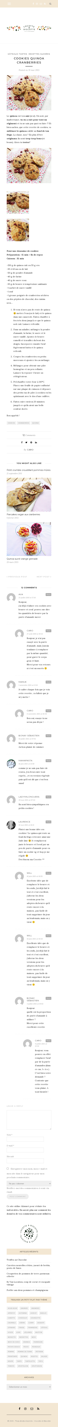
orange (26, 1342)
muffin (38, 1332)
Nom (9, 1135)
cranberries (23, 423)
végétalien (23, 1366)
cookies (11, 423)
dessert (40, 1323)
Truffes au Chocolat (17, 1259)
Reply (48, 594)
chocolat (23, 1318)
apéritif (11, 1313)
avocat (33, 1313)
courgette (35, 1318)
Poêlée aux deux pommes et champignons (27, 1290)
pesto (26, 1347)
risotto (34, 1356)
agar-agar (12, 1308)
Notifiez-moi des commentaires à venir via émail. (28, 1190)
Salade (44, 1356)
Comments (29, 435)
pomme (11, 1351)
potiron (39, 1351)
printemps (12, 1356)
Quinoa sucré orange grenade (22, 558)
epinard (11, 1327)
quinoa (24, 1356)
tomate (11, 1366)
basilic (43, 1313)
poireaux (36, 1347)
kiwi (19, 1332)
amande (24, 1308)
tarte (19, 1361)
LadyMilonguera (29, 797)
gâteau (44, 1327)
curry (31, 1323)
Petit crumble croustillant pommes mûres (28, 470)
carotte (11, 1318)
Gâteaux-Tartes (17, 54)
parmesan (38, 1342)
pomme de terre (25, 1351)
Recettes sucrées (39, 54)
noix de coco (14, 1342)
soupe (10, 1361)
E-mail (10, 1145)
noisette (12, 1337)
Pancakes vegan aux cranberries (23, 514)
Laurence (24, 821)
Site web (10, 1156)
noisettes (23, 1337)
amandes (35, 1308)
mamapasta (25, 760)
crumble (12, 1323)
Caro (30, 449)
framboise (32, 1327)
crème (22, 1323)
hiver (10, 1332)
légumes (28, 1332)
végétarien (37, 1366)
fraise (21, 1327)
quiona (35, 423)
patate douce (14, 1347)
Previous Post (17, 577)
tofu (41, 1361)
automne (23, 1313)
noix (34, 1337)
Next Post (43, 577)
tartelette (30, 1361)
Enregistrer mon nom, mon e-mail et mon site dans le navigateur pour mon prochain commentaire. (27, 1173)
